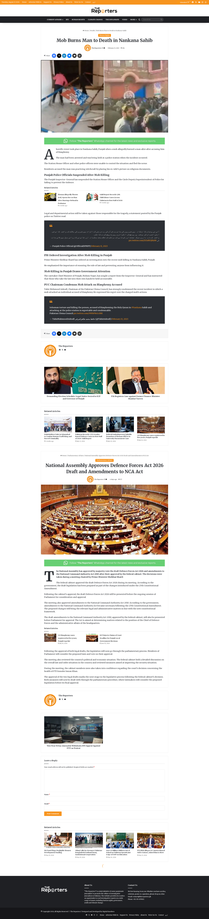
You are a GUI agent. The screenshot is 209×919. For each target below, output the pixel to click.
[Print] (79, 56)
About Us (69, 2)
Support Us (47, 2)
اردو (94, 2)
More (132, 20)
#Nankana (136, 307)
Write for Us (78, 2)
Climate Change (95, 20)
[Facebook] (54, 56)
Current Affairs (54, 20)
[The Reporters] (104, 10)
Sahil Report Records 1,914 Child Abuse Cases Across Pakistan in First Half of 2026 (111, 197)
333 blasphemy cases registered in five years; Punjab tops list (151, 436)
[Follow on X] (103, 48)
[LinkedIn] (64, 56)
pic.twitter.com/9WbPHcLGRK (88, 313)
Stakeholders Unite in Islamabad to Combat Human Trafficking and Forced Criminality (58, 436)
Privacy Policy (59, 2)
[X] (59, 56)
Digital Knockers (108, 911)
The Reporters (97, 48)
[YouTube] (65, 350)
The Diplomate (112, 20)
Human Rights (78, 20)
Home (24, 2)
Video (124, 20)
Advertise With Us (35, 2)
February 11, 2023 (99, 246)
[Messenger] (69, 56)
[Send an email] (104, 48)
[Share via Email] (74, 56)
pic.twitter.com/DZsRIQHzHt (143, 240)
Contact (88, 2)
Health (92, 31)
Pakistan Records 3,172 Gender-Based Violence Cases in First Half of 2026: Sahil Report (88, 436)
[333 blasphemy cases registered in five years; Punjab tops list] (151, 425)
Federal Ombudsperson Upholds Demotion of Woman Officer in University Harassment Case (119, 436)
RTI (67, 20)
